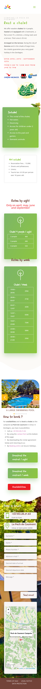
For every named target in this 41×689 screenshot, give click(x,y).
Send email (28, 595)
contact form (22, 434)
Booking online (15, 446)
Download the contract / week (20, 473)
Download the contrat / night (20, 457)
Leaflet (20, 668)
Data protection (19, 683)
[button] (5, 397)
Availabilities (19, 486)
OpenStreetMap (30, 668)
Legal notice (26, 681)
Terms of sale (12, 681)
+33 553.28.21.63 (19, 431)
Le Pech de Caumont (24, 524)
